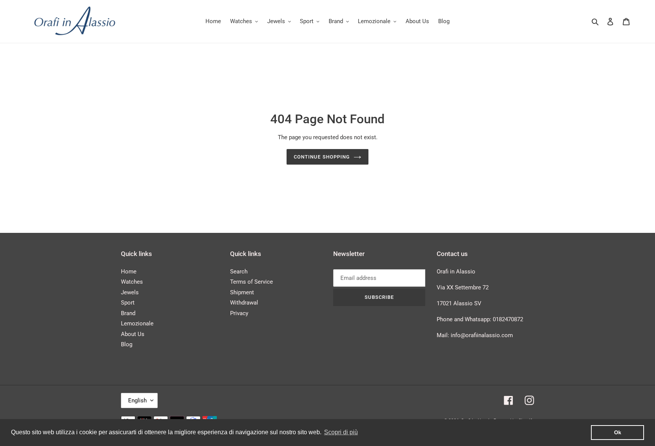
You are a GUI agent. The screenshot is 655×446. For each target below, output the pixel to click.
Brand (128, 313)
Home (128, 271)
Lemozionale (137, 323)
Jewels (130, 292)
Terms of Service (251, 281)
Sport (128, 302)
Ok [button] (617, 432)
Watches (132, 281)
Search (239, 271)
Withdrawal (244, 302)
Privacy (239, 313)
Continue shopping (322, 157)
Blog (126, 344)
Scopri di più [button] (341, 432)
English (137, 400)
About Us (132, 334)
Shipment (242, 292)
